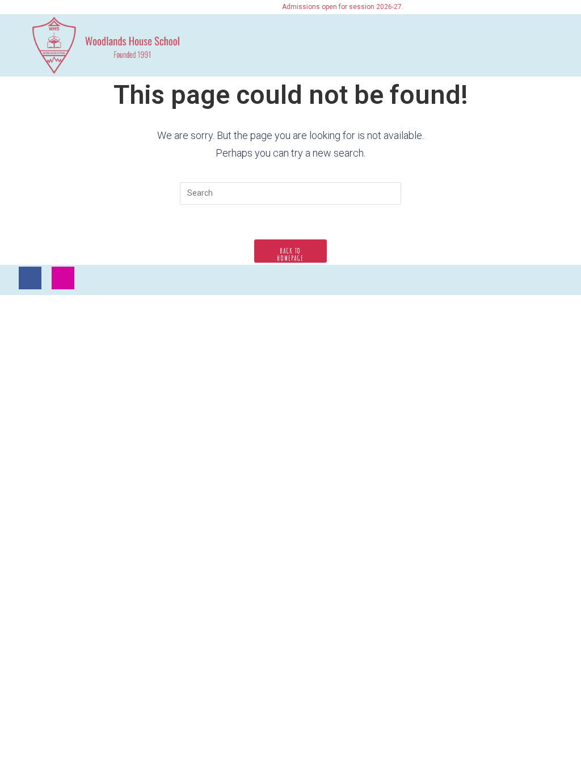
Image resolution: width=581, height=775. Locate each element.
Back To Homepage (290, 254)
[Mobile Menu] (547, 44)
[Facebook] (30, 278)
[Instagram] (63, 278)
